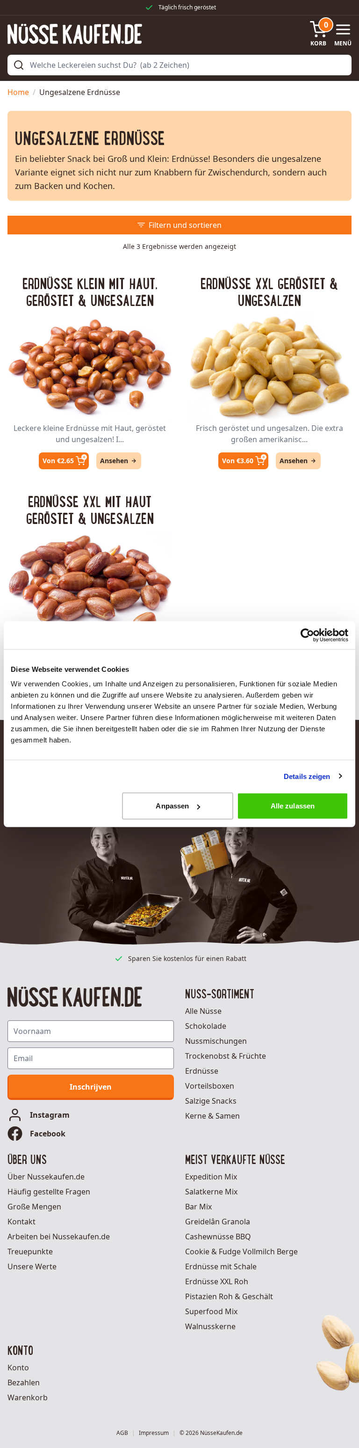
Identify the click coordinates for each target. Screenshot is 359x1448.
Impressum (154, 1433)
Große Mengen (34, 1206)
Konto (18, 1367)
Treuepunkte (30, 1251)
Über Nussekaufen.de (46, 1176)
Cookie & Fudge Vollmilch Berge (241, 1251)
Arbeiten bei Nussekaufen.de (58, 1236)
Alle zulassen (293, 806)
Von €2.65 (58, 460)
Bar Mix (198, 1206)
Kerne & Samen (212, 1116)
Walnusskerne (210, 1326)
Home (18, 92)
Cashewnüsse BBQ (218, 1236)
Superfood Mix (211, 1311)
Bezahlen (23, 1382)
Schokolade (205, 1026)
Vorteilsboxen (209, 1086)
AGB (122, 1433)
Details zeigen (307, 776)
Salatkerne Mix (211, 1191)
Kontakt (21, 1221)
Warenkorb (27, 1397)
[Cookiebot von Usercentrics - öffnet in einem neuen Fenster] (307, 635)
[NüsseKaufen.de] (74, 34)
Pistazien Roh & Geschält (229, 1296)
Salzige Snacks (211, 1101)
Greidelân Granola (217, 1221)
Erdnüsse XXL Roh (216, 1281)
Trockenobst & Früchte (225, 1056)
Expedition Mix (211, 1176)
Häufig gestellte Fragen (48, 1191)
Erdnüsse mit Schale (221, 1266)
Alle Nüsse (203, 1011)
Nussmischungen (216, 1041)
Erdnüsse (201, 1071)
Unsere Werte (32, 1266)
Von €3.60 (237, 460)
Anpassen (172, 806)
